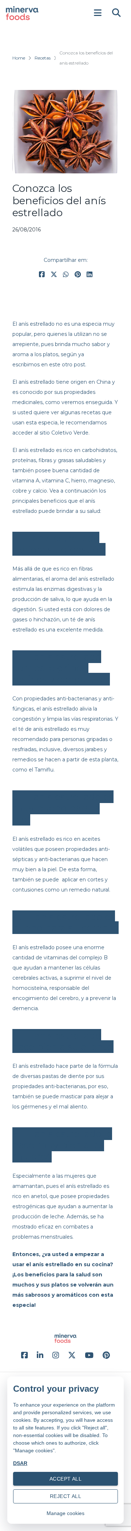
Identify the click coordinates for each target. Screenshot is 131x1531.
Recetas (43, 58)
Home (18, 58)
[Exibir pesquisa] (116, 13)
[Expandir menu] (97, 13)
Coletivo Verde (69, 432)
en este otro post (63, 364)
